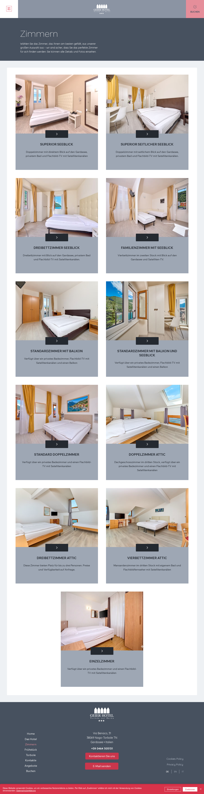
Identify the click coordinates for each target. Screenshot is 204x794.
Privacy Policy (175, 764)
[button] (9, 9)
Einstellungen (173, 789)
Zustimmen (190, 789)
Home (31, 733)
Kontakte (30, 760)
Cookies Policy (175, 758)
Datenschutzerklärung (26, 790)
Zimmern (30, 744)
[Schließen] (200, 789)
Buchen (30, 771)
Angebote (31, 765)
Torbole (31, 755)
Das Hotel (31, 739)
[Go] (56, 134)
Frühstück (31, 749)
